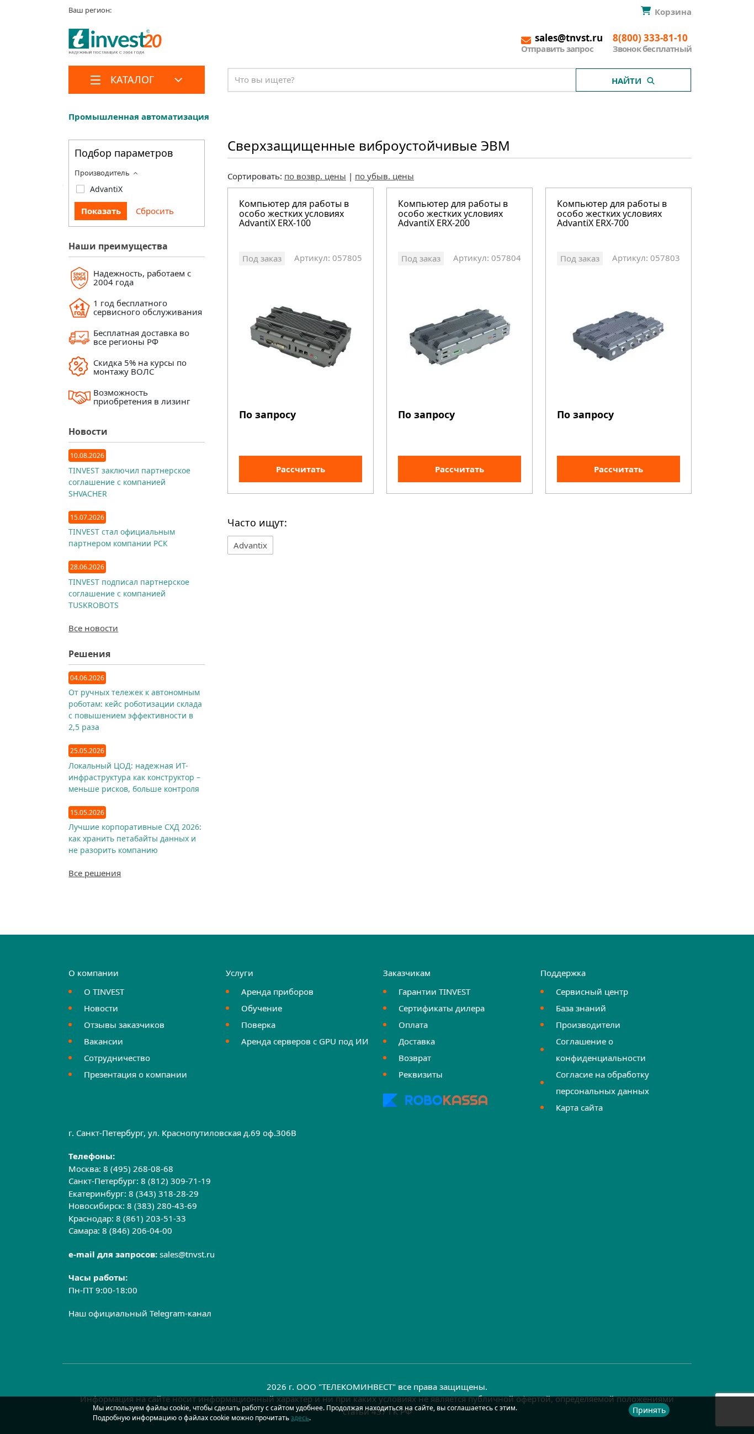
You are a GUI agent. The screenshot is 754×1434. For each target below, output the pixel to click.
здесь (300, 1417)
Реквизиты (421, 1074)
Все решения (94, 872)
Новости (101, 1008)
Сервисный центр (592, 991)
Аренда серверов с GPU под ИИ (305, 1041)
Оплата (413, 1024)
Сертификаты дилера (442, 1008)
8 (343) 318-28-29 (164, 1193)
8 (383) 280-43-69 (162, 1205)
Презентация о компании (135, 1074)
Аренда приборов (277, 991)
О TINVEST (104, 991)
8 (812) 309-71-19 (176, 1180)
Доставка (417, 1041)
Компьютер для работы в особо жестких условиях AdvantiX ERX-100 (294, 214)
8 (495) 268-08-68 (138, 1168)
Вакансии (103, 1041)
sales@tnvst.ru (187, 1254)
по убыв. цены (384, 176)
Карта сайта (579, 1107)
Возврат (415, 1057)
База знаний (581, 1008)
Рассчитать (300, 469)
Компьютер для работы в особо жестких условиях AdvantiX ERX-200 (453, 214)
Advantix (250, 545)
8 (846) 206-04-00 (137, 1230)
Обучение (261, 1008)
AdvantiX (106, 189)
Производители (588, 1024)
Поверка (258, 1024)
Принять (649, 1410)
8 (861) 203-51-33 (151, 1218)
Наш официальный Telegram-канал (139, 1313)
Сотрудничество (117, 1057)
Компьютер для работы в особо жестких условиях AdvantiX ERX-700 (612, 214)
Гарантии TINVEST (434, 991)
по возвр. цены (315, 176)
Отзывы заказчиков (124, 1024)
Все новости (93, 627)
